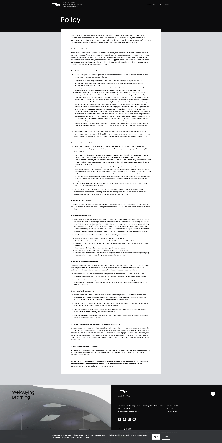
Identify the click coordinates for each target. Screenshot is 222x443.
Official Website (172, 406)
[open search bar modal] (160, 4)
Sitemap (170, 408)
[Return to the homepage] (124, 394)
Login (149, 5)
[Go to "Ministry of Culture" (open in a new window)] (128, 429)
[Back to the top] (213, 394)
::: (50, 4)
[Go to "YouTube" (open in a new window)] (134, 419)
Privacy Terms (84, 437)
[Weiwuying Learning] (67, 4)
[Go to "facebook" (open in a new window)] (119, 419)
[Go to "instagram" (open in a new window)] (129, 419)
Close (166, 437)
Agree (156, 437)
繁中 (154, 5)
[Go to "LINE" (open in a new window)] (124, 419)
